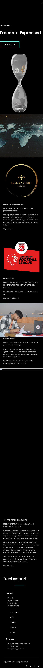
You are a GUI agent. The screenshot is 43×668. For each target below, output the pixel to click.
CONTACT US (9, 45)
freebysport (15, 579)
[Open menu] (42, 3)
